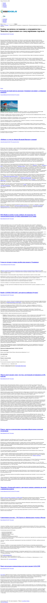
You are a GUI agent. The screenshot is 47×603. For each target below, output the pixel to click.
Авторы (4, 3)
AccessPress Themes (25, 600)
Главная (4, 2)
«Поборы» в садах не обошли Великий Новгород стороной (18, 139)
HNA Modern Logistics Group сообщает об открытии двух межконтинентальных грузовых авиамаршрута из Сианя (18, 215)
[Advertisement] (23, 37)
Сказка (24, 184)
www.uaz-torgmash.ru (13, 559)
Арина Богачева (3, 141)
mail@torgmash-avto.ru (7, 555)
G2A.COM (2, 574)
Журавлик (35, 165)
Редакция (4, 5)
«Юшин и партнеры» (37, 455)
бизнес (1, 88)
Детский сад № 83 (21, 166)
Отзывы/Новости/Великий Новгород (10, 176)
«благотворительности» (5, 185)
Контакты (5, 4)
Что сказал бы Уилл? (15, 141)
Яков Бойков (2, 33)
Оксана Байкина (3, 94)
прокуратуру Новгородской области (22, 205)
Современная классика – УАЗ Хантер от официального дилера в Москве (23, 517)
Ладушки (33, 179)
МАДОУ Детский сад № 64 (26, 177)
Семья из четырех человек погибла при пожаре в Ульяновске (19, 262)
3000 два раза (3, 180)
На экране (5, 20)
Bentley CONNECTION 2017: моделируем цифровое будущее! (19, 292)
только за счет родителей (26, 178)
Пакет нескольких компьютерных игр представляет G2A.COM (20, 566)
